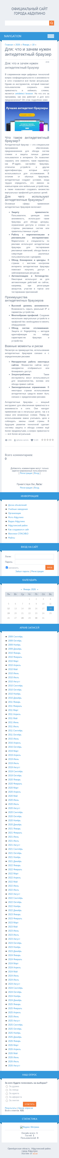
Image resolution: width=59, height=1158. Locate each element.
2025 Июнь (13, 1016)
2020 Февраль (15, 783)
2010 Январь (14, 653)
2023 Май (13, 926)
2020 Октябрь (15, 816)
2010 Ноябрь (14, 694)
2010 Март (13, 661)
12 (8, 608)
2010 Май (13, 669)
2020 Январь (14, 779)
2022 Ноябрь (14, 906)
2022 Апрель (14, 877)
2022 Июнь (13, 886)
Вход (36, 473)
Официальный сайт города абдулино (29, 11)
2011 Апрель (14, 714)
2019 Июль (13, 763)
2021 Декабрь (15, 861)
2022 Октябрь (15, 902)
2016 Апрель (14, 743)
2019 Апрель (14, 755)
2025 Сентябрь (15, 1025)
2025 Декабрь (15, 1037)
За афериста (15, 1097)
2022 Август (14, 894)
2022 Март (13, 873)
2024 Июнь (13, 975)
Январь (26, 44)
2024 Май (13, 971)
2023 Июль (13, 935)
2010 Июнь (13, 673)
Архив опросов (25, 1108)
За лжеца (13, 1090)
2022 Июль (13, 890)
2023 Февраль (15, 918)
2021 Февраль (15, 832)
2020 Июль (13, 804)
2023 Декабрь (15, 951)
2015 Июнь (13, 739)
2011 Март (13, 710)
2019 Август (14, 767)
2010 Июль (13, 677)
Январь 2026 (29, 589)
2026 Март (13, 1045)
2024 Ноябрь (14, 996)
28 (22, 618)
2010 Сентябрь (15, 685)
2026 (17, 44)
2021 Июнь (13, 837)
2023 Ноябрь (14, 947)
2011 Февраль (15, 706)
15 (29, 608)
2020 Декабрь (15, 824)
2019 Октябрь (15, 775)
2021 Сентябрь (15, 849)
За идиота (14, 1093)
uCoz (35, 1153)
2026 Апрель (14, 1049)
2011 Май (12, 718)
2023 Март (13, 922)
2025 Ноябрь (14, 1033)
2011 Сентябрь (15, 730)
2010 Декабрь (15, 698)
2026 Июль (13, 1061)
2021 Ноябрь (14, 857)
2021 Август (14, 845)
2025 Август (14, 1020)
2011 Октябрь (14, 734)
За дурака (14, 1086)
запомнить (13, 568)
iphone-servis (22, 440)
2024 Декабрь (15, 1000)
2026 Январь (14, 1041)
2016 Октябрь (15, 747)
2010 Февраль (15, 657)
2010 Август (14, 681)
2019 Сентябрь (15, 771)
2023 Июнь (13, 931)
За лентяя (14, 1100)
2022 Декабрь (15, 910)
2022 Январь (14, 865)
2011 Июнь (13, 722)
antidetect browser (24, 93)
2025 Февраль (15, 1008)
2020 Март (13, 788)
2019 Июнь (13, 759)
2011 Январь (14, 702)
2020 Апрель (14, 792)
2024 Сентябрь (15, 988)
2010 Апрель (14, 665)
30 (36, 618)
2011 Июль (13, 726)
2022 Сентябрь (15, 898)
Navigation (12, 36)
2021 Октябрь (15, 853)
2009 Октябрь (15, 640)
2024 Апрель (14, 967)
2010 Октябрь (15, 689)
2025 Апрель (14, 1012)
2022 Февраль (15, 869)
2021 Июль (13, 841)
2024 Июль (13, 980)
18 (33, 44)
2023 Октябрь (15, 943)
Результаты (10, 1108)
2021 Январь (14, 828)
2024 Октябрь (15, 992)
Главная (9, 44)
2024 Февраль (15, 959)
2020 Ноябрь (14, 820)
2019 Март (13, 751)
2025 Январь (14, 1004)
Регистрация (26, 473)
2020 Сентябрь (15, 812)
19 (8, 613)
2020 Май (13, 796)
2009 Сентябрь (15, 636)
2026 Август (14, 1065)
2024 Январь (14, 955)
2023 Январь (14, 914)
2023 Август (14, 939)
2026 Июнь (13, 1057)
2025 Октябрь (15, 1029)
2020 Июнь (13, 800)
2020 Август (14, 808)
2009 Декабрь (15, 649)
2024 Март (13, 963)
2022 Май (13, 882)
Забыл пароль (22, 571)
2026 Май (13, 1053)
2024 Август (14, 984)
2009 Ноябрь (14, 645)
